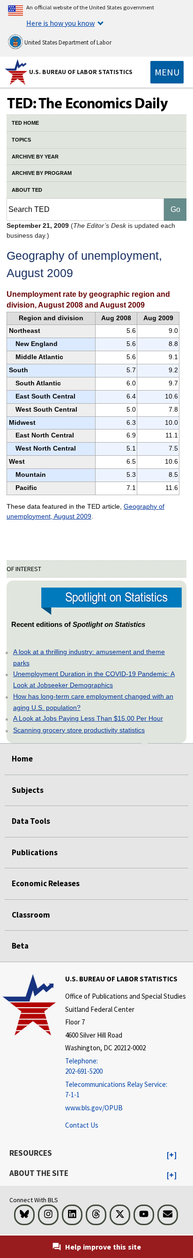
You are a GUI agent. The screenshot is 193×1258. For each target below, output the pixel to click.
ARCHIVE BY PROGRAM (42, 173)
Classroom (31, 915)
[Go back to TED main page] (96, 104)
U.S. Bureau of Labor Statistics (81, 72)
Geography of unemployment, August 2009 (85, 511)
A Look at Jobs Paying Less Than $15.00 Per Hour (88, 718)
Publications (35, 852)
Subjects (28, 790)
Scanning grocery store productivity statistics (79, 730)
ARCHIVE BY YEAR (35, 156)
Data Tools (31, 821)
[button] (172, 1155)
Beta (20, 946)
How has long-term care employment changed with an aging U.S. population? (93, 702)
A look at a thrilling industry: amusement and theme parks (89, 657)
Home (22, 758)
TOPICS (21, 140)
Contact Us (81, 1125)
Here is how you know (60, 23)
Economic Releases (46, 883)
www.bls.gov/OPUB (94, 1107)
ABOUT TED (27, 190)
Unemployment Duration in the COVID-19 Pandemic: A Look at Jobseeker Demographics (94, 679)
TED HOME (25, 123)
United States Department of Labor (67, 42)
